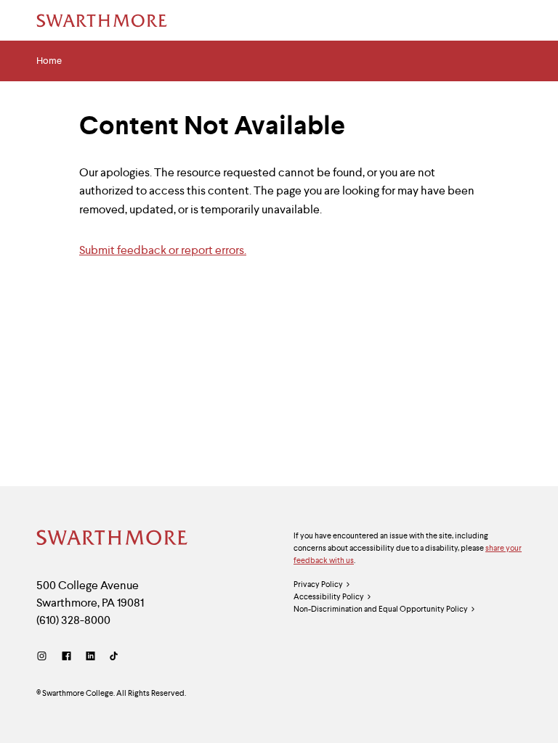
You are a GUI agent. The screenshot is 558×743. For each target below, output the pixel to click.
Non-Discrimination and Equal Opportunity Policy (381, 609)
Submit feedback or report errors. (162, 250)
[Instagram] (44, 656)
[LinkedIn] (90, 656)
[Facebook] (66, 656)
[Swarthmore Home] (112, 539)
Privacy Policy (318, 584)
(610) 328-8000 (73, 620)
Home (49, 61)
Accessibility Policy (329, 596)
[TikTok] (113, 656)
